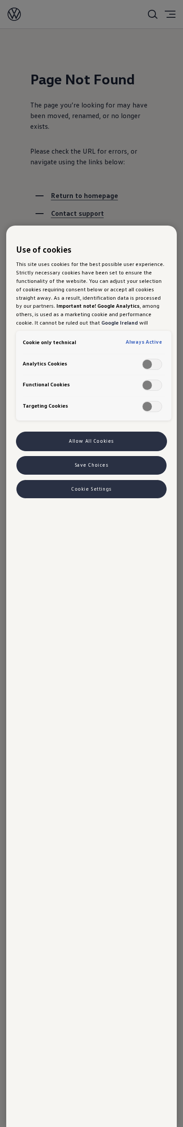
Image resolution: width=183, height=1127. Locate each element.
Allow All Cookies (91, 441)
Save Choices (92, 465)
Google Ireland (119, 322)
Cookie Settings (91, 489)
